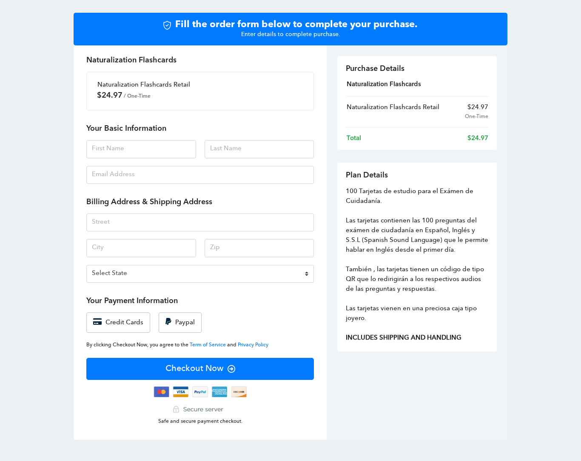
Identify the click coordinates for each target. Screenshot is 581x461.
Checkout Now (194, 369)
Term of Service (208, 345)
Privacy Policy (253, 345)
